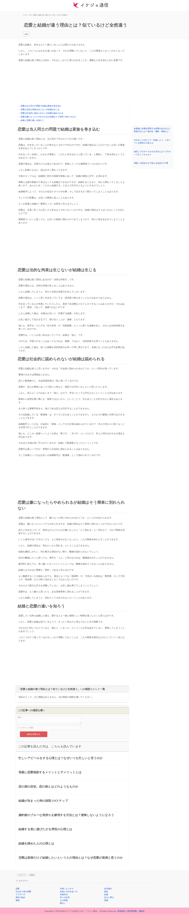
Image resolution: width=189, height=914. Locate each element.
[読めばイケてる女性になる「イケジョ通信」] (94, 5)
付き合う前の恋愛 (23, 891)
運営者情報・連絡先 (136, 911)
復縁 (18, 900)
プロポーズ (22, 875)
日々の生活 (65, 897)
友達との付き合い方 (68, 891)
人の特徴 (64, 900)
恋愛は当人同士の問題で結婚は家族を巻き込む (41, 106)
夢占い (63, 903)
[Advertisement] (72, 82)
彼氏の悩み (20, 897)
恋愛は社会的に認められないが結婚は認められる (42, 113)
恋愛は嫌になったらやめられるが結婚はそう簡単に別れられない (49, 117)
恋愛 (18, 888)
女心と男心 (109, 897)
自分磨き (108, 888)
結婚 (26, 34)
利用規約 (121, 911)
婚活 (106, 891)
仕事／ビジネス (66, 888)
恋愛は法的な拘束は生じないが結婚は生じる (40, 109)
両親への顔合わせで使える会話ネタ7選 (151, 163)
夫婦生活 (64, 894)
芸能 (106, 900)
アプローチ (20, 894)
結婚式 (31, 875)
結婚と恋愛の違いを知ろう (32, 120)
